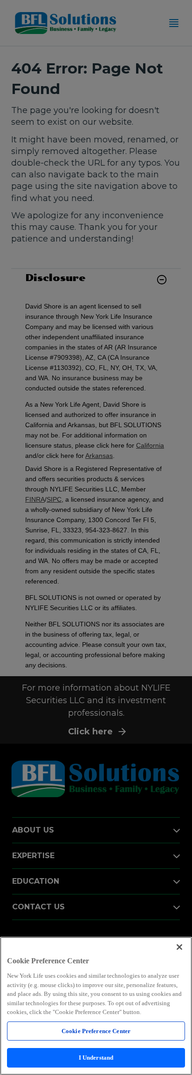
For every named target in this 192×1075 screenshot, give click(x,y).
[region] (96, 1006)
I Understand (96, 1057)
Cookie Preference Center (96, 1031)
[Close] (179, 947)
